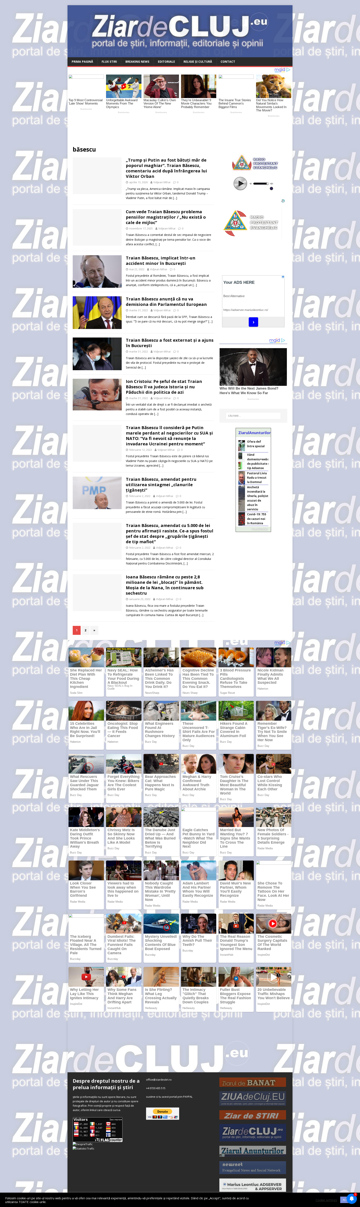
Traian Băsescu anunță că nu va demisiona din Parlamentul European (166, 301)
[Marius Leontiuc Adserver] (252, 1189)
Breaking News (137, 62)
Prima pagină (82, 62)
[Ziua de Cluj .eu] (252, 1104)
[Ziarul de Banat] (252, 1084)
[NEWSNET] (252, 1172)
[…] (175, 198)
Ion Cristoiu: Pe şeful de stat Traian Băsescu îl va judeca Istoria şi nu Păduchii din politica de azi (164, 387)
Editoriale (166, 62)
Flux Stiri (109, 62)
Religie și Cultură (198, 62)
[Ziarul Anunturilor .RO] (252, 1154)
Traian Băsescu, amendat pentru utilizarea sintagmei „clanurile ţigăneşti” (161, 484)
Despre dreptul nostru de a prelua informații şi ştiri (106, 1084)
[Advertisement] (165, 129)
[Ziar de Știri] (252, 1117)
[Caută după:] (253, 415)
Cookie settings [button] (326, 1200)
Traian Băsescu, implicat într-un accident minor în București (160, 260)
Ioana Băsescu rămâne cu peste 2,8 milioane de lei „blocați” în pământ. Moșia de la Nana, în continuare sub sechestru (165, 585)
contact (228, 62)
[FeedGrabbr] (253, 529)
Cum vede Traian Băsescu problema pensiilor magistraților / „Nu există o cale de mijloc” (166, 217)
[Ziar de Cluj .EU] (252, 1139)
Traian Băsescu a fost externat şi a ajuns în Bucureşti (170, 342)
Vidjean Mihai (161, 182)
